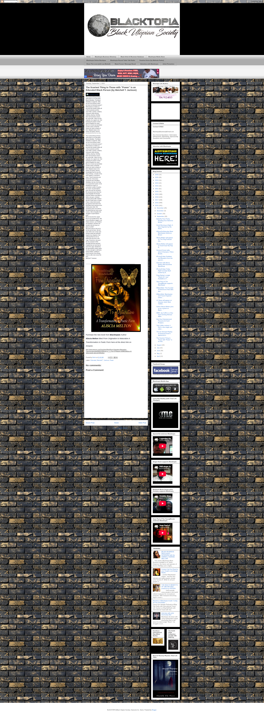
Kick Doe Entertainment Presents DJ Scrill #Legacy (164, 320)
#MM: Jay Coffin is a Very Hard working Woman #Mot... (164, 314)
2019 (157, 194)
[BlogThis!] (111, 358)
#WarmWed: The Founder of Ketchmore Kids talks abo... (164, 289)
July (158, 348)
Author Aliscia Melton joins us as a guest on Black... (164, 308)
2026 (157, 174)
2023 (157, 183)
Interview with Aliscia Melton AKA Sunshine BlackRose (164, 264)
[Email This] (109, 358)
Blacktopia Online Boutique (96, 60)
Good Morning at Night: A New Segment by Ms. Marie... (164, 226)
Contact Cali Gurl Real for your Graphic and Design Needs (169, 571)
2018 (157, 197)
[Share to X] (113, 358)
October (160, 213)
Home (88, 57)
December (160, 208)
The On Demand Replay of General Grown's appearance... (164, 333)
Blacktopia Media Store (156, 57)
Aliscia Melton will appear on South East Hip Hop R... (164, 245)
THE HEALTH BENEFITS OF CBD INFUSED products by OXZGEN (169, 586)
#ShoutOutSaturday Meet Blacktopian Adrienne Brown (164, 233)
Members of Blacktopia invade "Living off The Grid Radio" (165, 601)
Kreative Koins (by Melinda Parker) (152, 60)
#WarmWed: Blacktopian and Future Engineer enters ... (164, 295)
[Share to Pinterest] (117, 358)
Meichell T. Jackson (103, 360)
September (160, 216)
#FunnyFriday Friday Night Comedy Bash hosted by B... (163, 270)
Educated (93, 360)
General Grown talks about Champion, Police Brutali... (165, 251)
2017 (157, 200)
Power (112, 360)
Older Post (142, 423)
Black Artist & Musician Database (132, 57)
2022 (157, 186)
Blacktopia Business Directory (105, 57)
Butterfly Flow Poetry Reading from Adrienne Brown (164, 220)
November (160, 211)
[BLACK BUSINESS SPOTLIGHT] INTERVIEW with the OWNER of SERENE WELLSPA (168, 555)
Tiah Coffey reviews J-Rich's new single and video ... (164, 327)
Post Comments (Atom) (120, 428)
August (159, 345)
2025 (157, 177)
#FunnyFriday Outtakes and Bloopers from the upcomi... (164, 258)
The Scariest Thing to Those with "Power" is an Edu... (164, 339)
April (158, 356)
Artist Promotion (168, 64)
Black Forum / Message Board (125, 64)
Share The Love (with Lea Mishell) (98, 64)
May (158, 353)
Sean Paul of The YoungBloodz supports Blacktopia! (164, 283)
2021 (157, 188)
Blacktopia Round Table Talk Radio (122, 60)
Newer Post (90, 423)
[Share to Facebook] (115, 358)
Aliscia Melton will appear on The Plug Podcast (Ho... (164, 239)
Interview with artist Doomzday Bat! (167, 614)
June (158, 350)
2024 (157, 180)
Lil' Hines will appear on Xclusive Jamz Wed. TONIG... (164, 302)
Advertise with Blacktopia (149, 64)
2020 (157, 191)
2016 (157, 202)
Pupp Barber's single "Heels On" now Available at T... (163, 277)
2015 (157, 205)
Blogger (154, 710)
